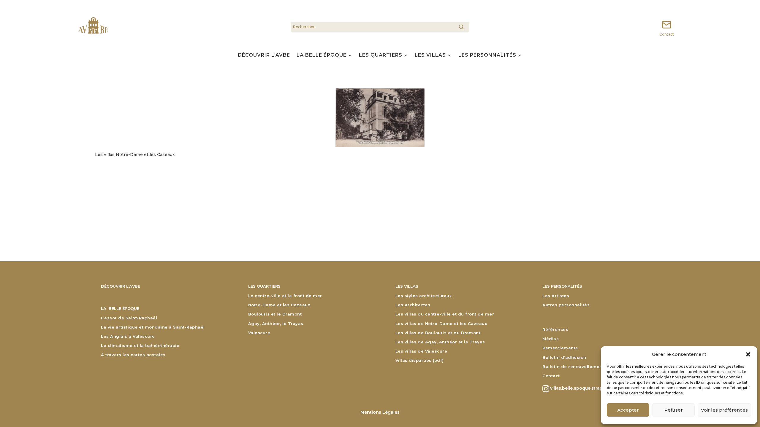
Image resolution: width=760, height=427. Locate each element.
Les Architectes (412, 305)
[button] (748, 354)
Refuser (673, 410)
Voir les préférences (724, 410)
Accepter (628, 410)
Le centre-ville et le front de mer (285, 296)
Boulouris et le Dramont (275, 314)
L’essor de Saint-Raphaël (129, 318)
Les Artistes (555, 296)
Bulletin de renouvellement (573, 366)
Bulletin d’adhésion (564, 357)
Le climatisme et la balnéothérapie (140, 345)
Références (555, 329)
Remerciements (560, 348)
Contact (551, 376)
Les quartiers (380, 55)
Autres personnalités (566, 305)
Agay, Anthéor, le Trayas (275, 323)
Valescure (259, 333)
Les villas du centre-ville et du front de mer (444, 314)
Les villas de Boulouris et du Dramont (438, 333)
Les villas (430, 55)
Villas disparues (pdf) (419, 360)
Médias (550, 339)
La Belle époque (321, 55)
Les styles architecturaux (423, 296)
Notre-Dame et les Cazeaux (279, 305)
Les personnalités (487, 55)
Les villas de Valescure (421, 351)
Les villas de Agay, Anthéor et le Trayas (440, 342)
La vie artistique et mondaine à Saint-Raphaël (153, 327)
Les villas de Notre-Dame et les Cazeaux (441, 323)
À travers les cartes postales (133, 355)
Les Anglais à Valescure (128, 336)
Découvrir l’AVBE (264, 55)
